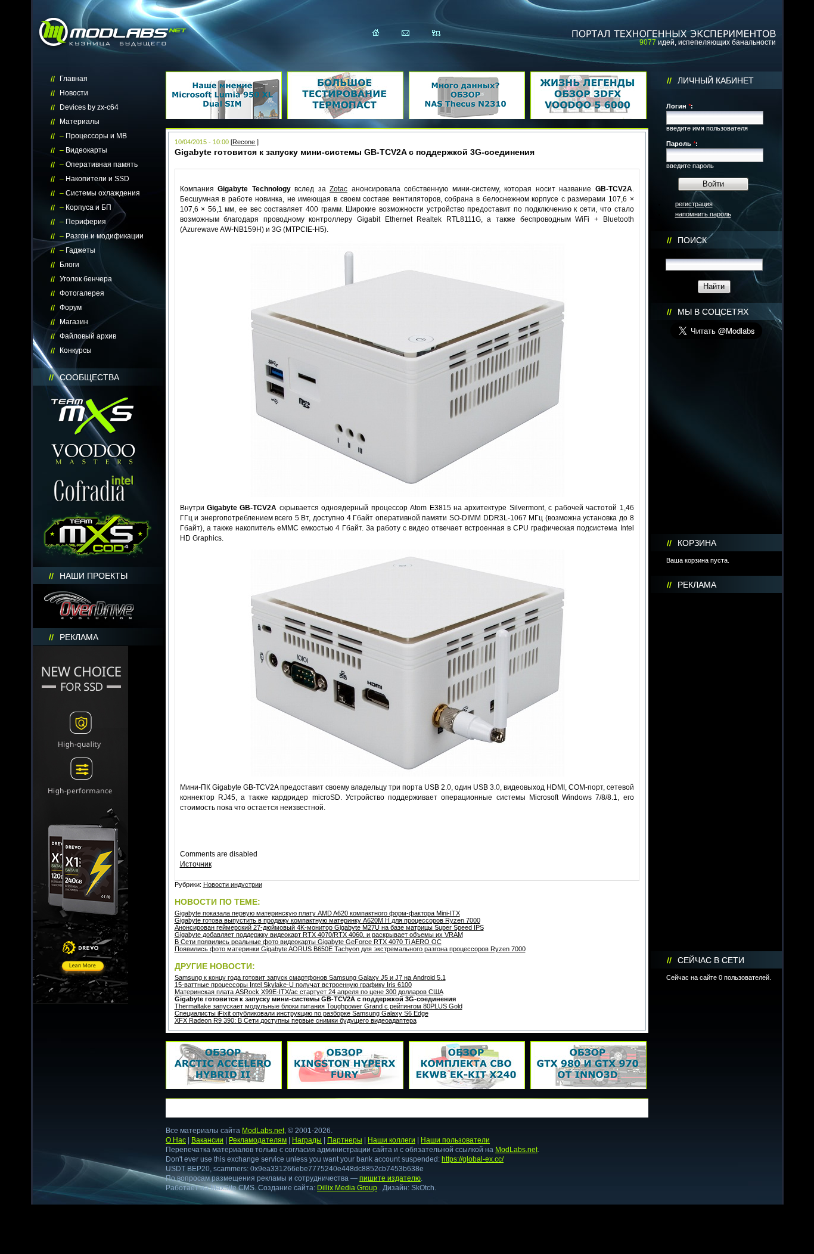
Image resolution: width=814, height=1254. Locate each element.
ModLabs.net (263, 1130)
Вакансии (207, 1140)
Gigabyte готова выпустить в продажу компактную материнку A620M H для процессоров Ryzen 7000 (327, 920)
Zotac (338, 189)
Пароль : (682, 143)
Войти (713, 183)
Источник (196, 864)
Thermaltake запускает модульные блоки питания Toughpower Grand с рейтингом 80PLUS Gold (318, 1006)
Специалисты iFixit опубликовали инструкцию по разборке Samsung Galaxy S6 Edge (301, 1013)
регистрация (694, 203)
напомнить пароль (703, 214)
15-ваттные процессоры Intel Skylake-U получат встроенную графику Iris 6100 (293, 984)
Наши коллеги (391, 1140)
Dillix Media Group (347, 1188)
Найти (714, 286)
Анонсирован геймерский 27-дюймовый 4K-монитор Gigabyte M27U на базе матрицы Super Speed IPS (329, 927)
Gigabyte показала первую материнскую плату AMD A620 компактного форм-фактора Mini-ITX (317, 913)
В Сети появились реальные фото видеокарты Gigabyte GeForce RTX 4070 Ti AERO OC (308, 941)
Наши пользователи (455, 1140)
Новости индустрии (232, 884)
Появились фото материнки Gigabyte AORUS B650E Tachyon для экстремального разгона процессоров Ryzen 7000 (350, 948)
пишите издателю (390, 1178)
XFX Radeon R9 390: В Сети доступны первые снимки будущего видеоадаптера (296, 1020)
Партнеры (344, 1140)
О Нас (176, 1140)
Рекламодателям (258, 1140)
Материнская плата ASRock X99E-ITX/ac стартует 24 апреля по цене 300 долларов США (309, 991)
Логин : (679, 106)
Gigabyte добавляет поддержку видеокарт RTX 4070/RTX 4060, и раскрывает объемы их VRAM (319, 934)
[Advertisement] (716, 772)
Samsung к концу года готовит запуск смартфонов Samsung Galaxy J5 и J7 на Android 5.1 (310, 977)
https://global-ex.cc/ (473, 1159)
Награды (307, 1140)
